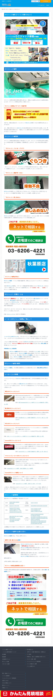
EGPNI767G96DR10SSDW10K (37, 514)
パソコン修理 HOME (41, 5)
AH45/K (36, 502)
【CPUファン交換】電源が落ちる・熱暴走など (36, 651)
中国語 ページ (5, 687)
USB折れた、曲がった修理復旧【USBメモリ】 (36, 656)
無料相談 (46, 1)
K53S (13, 503)
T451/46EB (12, 520)
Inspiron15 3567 (13, 508)
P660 (41, 523)
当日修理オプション (6, 659)
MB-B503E (37, 519)
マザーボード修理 (5, 663)
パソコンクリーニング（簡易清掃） (34, 661)
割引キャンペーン (5, 685)
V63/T (18, 516)
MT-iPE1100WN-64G (35, 523)
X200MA (17, 502)
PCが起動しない (30, 649)
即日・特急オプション (6, 673)
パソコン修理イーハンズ (7, 649)
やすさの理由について (6, 682)
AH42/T (32, 502)
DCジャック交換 (5, 661)
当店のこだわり (5, 680)
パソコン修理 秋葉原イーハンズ (9, 651)
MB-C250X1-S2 (44, 517)
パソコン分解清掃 (5, 675)
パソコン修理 (37, 351)
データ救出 (29, 654)
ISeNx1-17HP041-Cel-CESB (36, 511)
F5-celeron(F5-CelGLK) (35, 515)
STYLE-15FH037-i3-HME (36, 508)
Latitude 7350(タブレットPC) (15, 510)
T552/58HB (12, 521)
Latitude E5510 (13, 512)
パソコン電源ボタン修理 (32, 663)
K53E (11, 503)
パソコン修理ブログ (31, 666)
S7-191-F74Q (16, 505)
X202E (11, 502)
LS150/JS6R (44, 505)
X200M (13, 502)
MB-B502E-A (33, 518)
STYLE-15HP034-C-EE (35, 510)
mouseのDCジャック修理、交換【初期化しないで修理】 (20, 468)
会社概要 (4, 654)
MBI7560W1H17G (42, 522)
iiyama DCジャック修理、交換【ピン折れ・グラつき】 (28, 483)
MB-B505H (43, 518)
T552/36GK (16, 520)
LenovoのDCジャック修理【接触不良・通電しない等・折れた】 (33, 451)
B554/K (13, 517)
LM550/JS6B (39, 505)
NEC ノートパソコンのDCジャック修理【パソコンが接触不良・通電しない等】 (25, 436)
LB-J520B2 (38, 517)
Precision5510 (19, 512)
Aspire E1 (11, 505)
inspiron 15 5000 (16, 509)
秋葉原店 (47, 5)
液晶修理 (4, 656)
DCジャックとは (11, 314)
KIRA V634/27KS (13, 516)
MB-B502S (38, 518)
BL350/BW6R (34, 505)
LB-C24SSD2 (33, 517)
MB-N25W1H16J (34, 522)
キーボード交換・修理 (31, 659)
